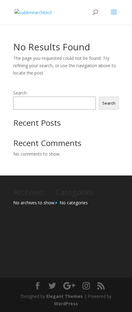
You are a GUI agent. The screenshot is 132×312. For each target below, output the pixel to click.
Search (20, 93)
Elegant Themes (64, 296)
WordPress (66, 303)
